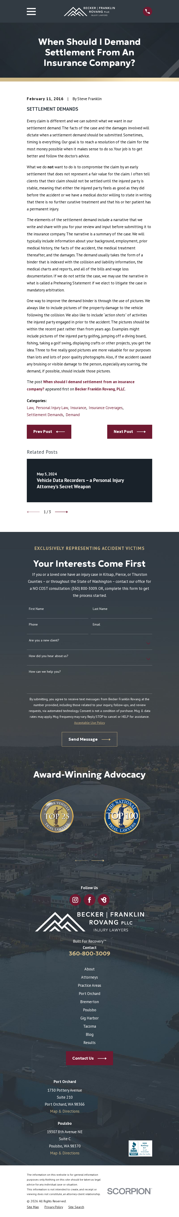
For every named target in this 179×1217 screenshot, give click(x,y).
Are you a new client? (44, 640)
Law (30, 407)
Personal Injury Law (52, 407)
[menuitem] (33, 1207)
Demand (73, 414)
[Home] (89, 11)
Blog (89, 1034)
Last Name (100, 609)
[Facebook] (89, 900)
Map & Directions (64, 1111)
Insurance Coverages (106, 407)
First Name (36, 609)
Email (96, 624)
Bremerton (89, 1001)
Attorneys (89, 977)
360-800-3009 (89, 953)
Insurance (78, 407)
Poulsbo (89, 1009)
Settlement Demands (45, 414)
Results (89, 1042)
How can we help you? (45, 672)
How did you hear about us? (48, 656)
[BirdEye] (104, 900)
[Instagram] (75, 900)
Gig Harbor (89, 1018)
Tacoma (89, 1026)
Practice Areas (89, 985)
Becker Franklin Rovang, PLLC (100, 389)
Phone (33, 624)
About (89, 969)
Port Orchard (89, 993)
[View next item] (61, 512)
